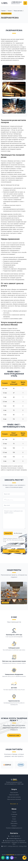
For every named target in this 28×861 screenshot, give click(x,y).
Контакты (14, 825)
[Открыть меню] (25, 3)
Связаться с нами (14, 735)
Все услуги (13, 803)
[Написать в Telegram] (7, 858)
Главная (3, 10)
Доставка (14, 821)
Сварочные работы (14, 794)
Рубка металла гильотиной (14, 799)
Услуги (10, 10)
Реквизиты (14, 857)
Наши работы (14, 823)
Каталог (14, 816)
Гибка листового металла (14, 797)
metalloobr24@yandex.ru (15, 838)
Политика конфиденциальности (14, 828)
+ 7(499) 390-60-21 (16, 2)
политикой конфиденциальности (12, 545)
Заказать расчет (15, 3)
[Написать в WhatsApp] (3, 858)
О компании (14, 814)
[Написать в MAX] (12, 858)
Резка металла (18, 10)
